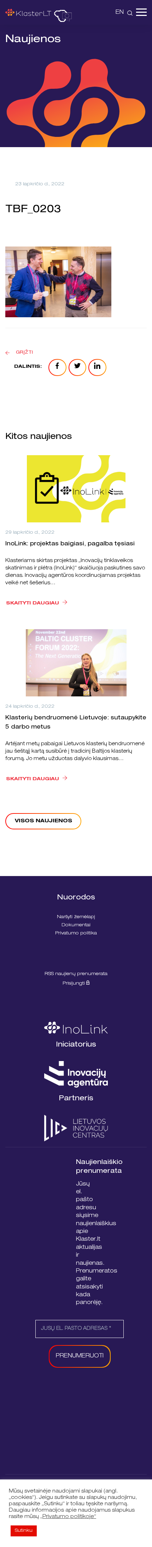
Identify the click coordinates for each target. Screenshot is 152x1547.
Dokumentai (76, 925)
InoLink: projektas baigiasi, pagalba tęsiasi (70, 544)
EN (120, 13)
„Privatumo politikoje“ (68, 1516)
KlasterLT (28, 12)
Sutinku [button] (24, 1531)
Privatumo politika (76, 933)
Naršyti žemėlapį (76, 917)
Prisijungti (74, 983)
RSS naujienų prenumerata (76, 974)
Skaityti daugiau (32, 603)
